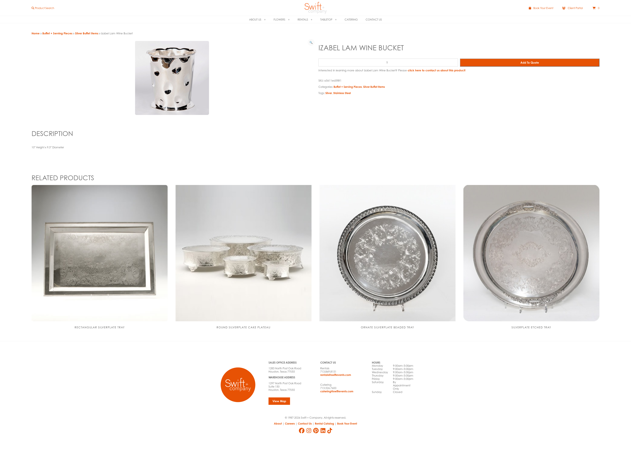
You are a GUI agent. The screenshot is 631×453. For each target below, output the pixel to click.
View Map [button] (279, 401)
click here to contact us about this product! (437, 70)
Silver (328, 93)
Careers (290, 423)
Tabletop (326, 19)
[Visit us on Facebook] (301, 430)
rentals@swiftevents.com (335, 375)
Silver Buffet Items (86, 33)
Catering (351, 19)
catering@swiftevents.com (336, 391)
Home (36, 33)
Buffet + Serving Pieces (57, 33)
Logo (315, 8)
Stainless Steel (342, 93)
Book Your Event (347, 423)
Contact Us (374, 19)
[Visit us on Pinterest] (316, 430)
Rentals (303, 19)
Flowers (279, 19)
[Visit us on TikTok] (329, 430)
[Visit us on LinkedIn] (323, 430)
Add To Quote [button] (529, 62)
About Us (255, 19)
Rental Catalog (324, 423)
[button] (43, 8)
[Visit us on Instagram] (308, 430)
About (278, 423)
